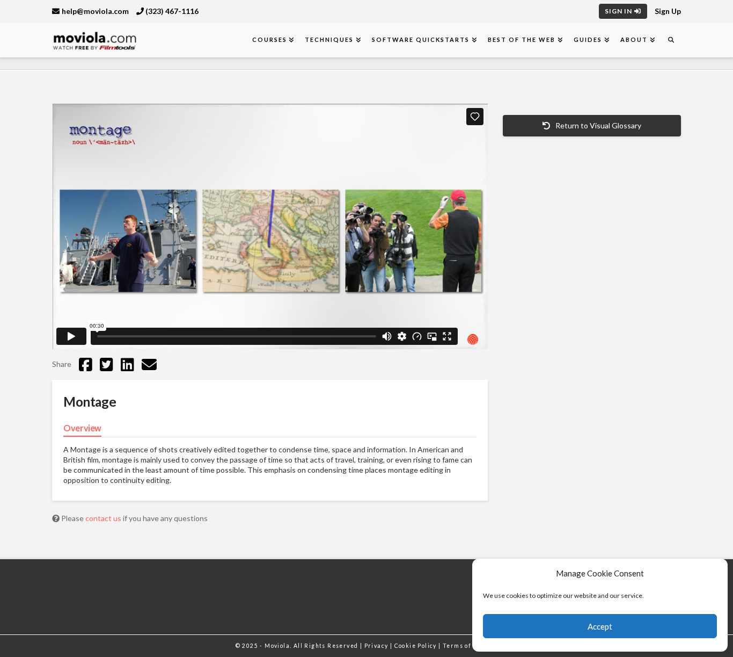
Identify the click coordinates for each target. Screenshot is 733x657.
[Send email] (149, 364)
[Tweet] (106, 364)
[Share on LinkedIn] (127, 364)
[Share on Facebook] (85, 364)
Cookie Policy (416, 645)
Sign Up (668, 11)
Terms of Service (470, 645)
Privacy (377, 645)
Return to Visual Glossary (597, 125)
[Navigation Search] (671, 40)
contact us (104, 518)
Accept (600, 626)
